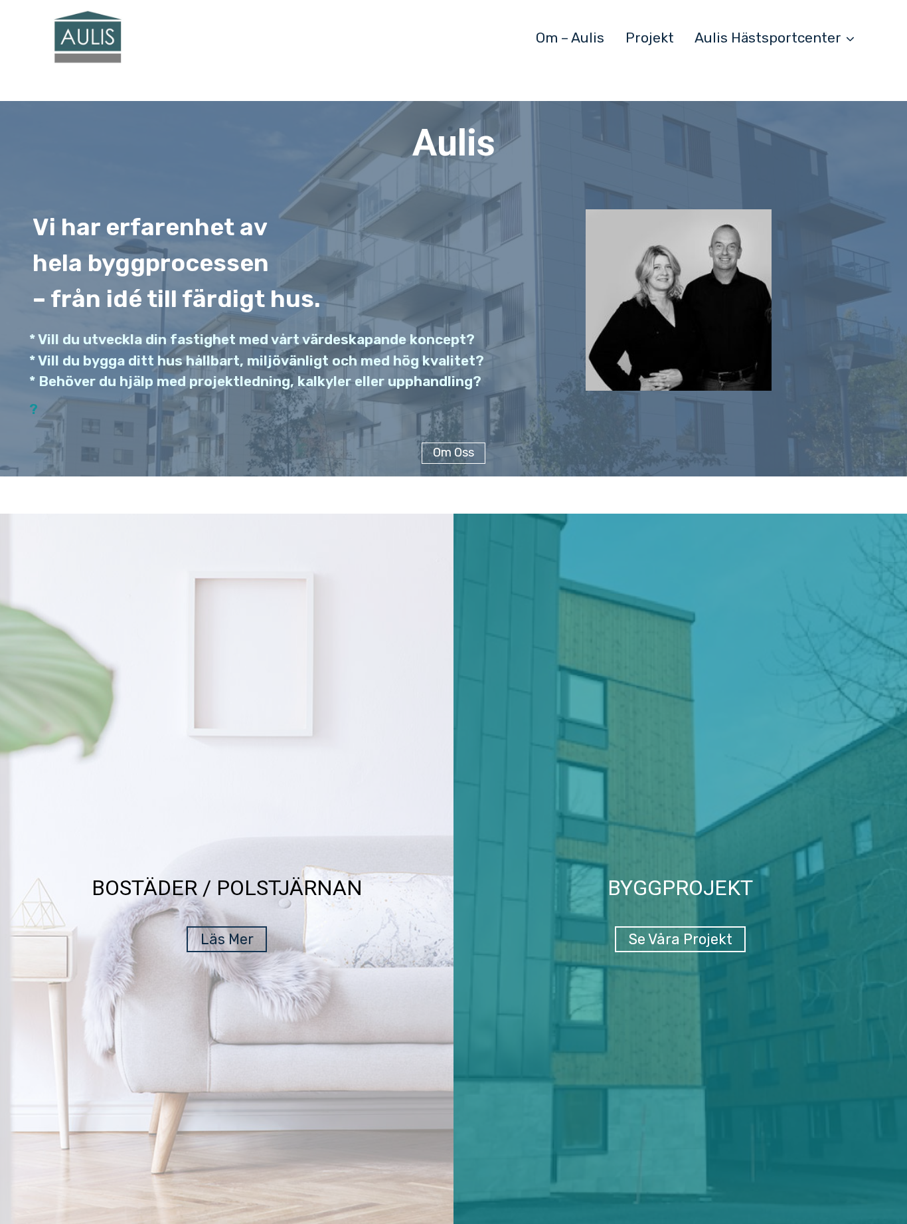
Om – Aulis (570, 37)
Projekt (649, 37)
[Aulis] (87, 37)
